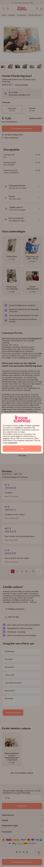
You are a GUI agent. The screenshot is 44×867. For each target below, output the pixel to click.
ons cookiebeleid (10, 443)
